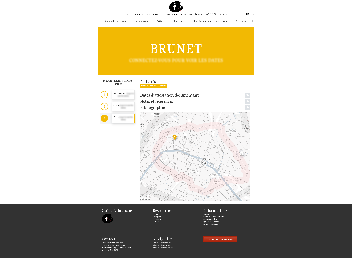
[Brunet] (175, 137)
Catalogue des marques (162, 243)
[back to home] (176, 7)
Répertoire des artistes (161, 245)
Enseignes (157, 219)
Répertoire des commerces (163, 248)
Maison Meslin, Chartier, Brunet (117, 82)
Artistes (161, 21)
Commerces (141, 21)
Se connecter (243, 21)
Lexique (156, 222)
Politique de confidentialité (214, 217)
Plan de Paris (158, 214)
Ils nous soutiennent (211, 224)
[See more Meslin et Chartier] (118, 95)
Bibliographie (157, 217)
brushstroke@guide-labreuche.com (118, 248)
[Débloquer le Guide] (247, 95)
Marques (179, 21)
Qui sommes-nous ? (211, 222)
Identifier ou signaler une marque (210, 21)
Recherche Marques (115, 21)
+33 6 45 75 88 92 (111, 250)
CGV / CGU (208, 214)
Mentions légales (210, 219)
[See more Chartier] (118, 107)
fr (247, 14)
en (252, 14)
